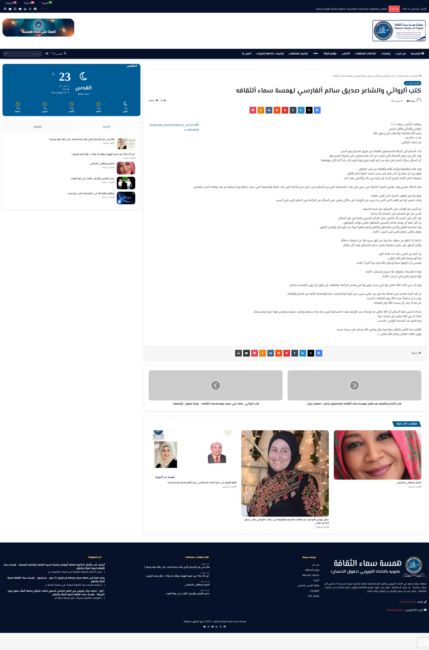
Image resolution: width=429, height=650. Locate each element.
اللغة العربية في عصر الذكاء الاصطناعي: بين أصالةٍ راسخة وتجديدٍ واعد (201, 483)
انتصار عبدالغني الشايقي (408, 483)
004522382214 (408, 602)
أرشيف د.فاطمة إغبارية (271, 54)
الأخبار (346, 54)
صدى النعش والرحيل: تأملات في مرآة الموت (92, 179)
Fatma (412, 101)
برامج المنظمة (312, 570)
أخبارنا (316, 580)
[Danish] (33, 2)
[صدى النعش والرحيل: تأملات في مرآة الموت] (126, 183)
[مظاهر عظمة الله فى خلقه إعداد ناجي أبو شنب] (126, 198)
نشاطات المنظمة (366, 54)
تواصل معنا (313, 596)
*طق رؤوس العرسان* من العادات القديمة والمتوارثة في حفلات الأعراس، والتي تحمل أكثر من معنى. (286, 521)
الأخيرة (106, 126)
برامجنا (386, 54)
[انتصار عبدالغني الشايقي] (377, 455)
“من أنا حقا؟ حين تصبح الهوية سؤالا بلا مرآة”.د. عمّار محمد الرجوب (103, 154)
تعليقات (37, 126)
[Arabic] (50, 2)
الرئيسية (416, 54)
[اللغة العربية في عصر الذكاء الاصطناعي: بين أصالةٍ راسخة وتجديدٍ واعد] (192, 455)
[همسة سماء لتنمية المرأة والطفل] (399, 30)
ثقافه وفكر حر (402, 76)
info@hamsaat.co (395, 610)
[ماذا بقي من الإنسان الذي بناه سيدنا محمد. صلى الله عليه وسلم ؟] (126, 144)
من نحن (401, 54)
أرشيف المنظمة (299, 54)
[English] (15, 2)
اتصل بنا (246, 54)
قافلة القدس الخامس (308, 585)
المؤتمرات (314, 591)
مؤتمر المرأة (330, 54)
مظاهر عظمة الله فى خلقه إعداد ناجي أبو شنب (91, 194)
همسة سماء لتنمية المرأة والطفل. (229, 621)
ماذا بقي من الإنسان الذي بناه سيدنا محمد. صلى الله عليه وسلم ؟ (81, 139)
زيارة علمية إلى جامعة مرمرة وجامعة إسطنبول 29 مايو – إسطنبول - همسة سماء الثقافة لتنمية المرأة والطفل (56, 579)
